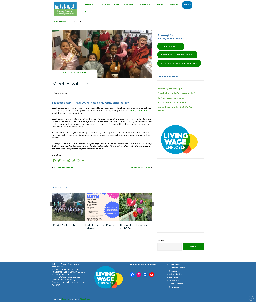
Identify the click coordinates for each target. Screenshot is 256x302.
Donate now (170, 46)
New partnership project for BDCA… (134, 227)
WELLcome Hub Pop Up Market (101, 227)
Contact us (174, 287)
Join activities (175, 274)
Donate (187, 5)
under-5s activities (138, 110)
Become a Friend (177, 268)
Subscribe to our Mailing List (177, 55)
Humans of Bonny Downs (74, 73)
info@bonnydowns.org (69, 277)
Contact (174, 5)
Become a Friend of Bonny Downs (179, 63)
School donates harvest (64, 167)
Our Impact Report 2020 (139, 167)
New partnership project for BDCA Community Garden (178, 109)
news (180, 280)
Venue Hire (105, 5)
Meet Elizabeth (70, 83)
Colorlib (65, 299)
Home (55, 21)
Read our (173, 280)
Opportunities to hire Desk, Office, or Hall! (176, 93)
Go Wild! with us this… (65, 225)
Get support (174, 271)
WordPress (85, 299)
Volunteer (173, 277)
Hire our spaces (176, 284)
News (116, 5)
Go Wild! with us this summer (170, 98)
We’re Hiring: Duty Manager (169, 89)
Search (160, 241)
